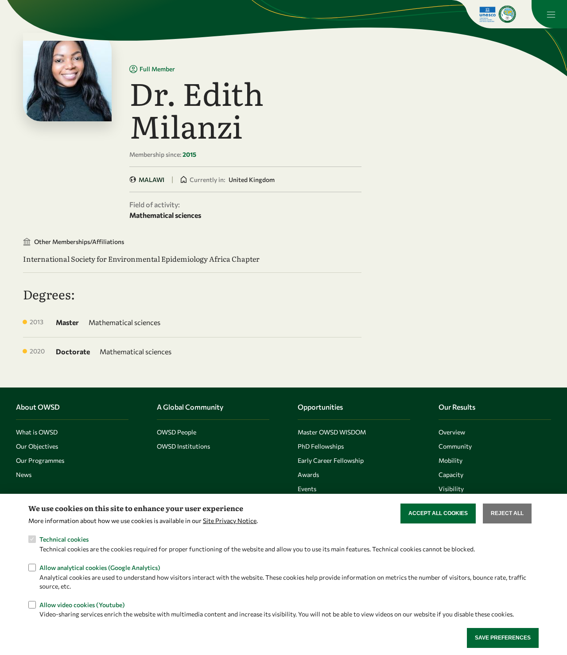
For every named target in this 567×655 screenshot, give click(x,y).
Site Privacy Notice (229, 520)
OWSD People (176, 432)
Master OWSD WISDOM (332, 432)
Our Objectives (37, 446)
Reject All (507, 513)
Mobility (450, 460)
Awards (308, 474)
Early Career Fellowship (331, 460)
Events (307, 488)
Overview (452, 432)
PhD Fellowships (321, 446)
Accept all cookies (438, 513)
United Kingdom (252, 179)
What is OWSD (37, 432)
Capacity (451, 474)
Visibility (451, 488)
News (23, 474)
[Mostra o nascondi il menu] (549, 14)
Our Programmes (40, 460)
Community (455, 446)
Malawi (151, 179)
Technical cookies (64, 539)
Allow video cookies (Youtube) (82, 604)
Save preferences (503, 638)
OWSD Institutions (183, 446)
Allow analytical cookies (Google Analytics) (99, 567)
